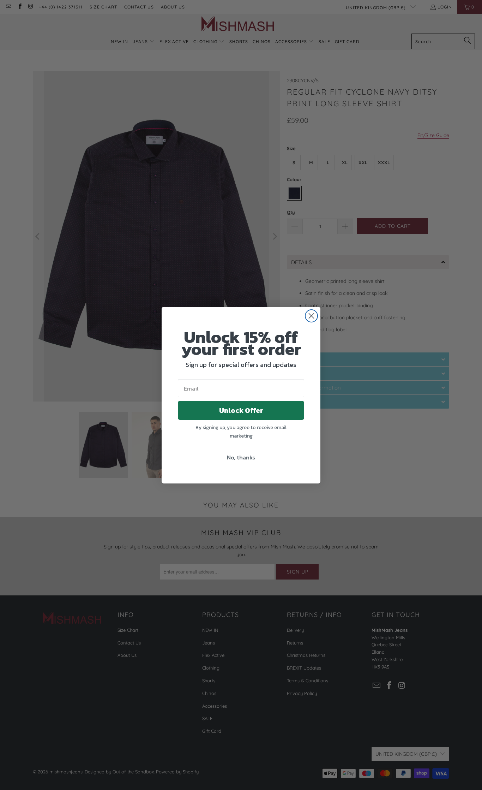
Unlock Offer (241, 410)
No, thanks (241, 457)
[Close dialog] (311, 316)
